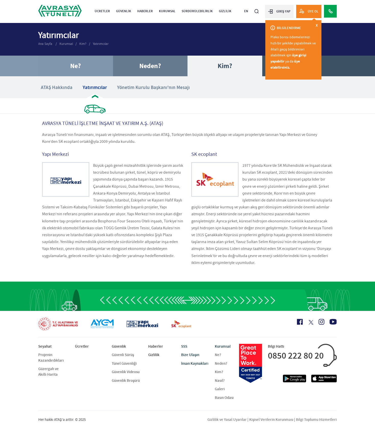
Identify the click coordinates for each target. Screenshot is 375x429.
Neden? (150, 65)
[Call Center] (330, 11)
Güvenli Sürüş (123, 354)
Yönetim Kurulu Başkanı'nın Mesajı (153, 87)
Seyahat (45, 346)
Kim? (82, 44)
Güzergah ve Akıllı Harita (48, 371)
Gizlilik (225, 11)
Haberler (145, 11)
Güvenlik (123, 11)
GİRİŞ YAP (283, 11)
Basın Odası (224, 397)
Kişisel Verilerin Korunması (271, 419)
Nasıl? (220, 380)
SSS (184, 346)
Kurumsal (167, 11)
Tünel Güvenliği (124, 363)
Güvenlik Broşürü (126, 380)
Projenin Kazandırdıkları (51, 357)
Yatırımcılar (101, 44)
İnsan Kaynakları (194, 363)
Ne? (75, 65)
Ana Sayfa (45, 44)
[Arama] (256, 9)
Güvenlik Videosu (126, 371)
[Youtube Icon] (333, 322)
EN (246, 11)
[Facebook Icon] (300, 322)
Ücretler (102, 11)
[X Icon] (310, 322)
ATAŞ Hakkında (56, 87)
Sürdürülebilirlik (197, 11)
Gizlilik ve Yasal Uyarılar (227, 419)
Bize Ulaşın (190, 354)
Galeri (220, 389)
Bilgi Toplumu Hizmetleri (316, 419)
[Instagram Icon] (321, 322)
